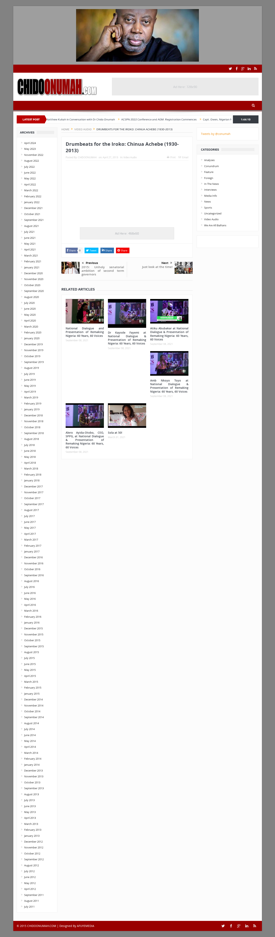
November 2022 (33, 155)
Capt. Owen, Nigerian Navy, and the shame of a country (214, 119)
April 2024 (30, 143)
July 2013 (29, 800)
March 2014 (31, 753)
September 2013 (34, 788)
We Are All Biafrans (215, 225)
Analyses (209, 160)
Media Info (210, 196)
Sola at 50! (115, 432)
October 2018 (32, 427)
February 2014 (32, 758)
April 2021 (30, 249)
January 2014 (31, 764)
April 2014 (30, 747)
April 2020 (30, 320)
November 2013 (33, 776)
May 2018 (30, 457)
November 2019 (33, 350)
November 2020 (33, 279)
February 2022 (32, 196)
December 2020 (33, 273)
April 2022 (30, 184)
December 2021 (33, 208)
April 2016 (30, 605)
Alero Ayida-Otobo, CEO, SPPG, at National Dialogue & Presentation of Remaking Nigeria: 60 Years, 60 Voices (85, 440)
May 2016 (30, 599)
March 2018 (31, 468)
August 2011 (31, 901)
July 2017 (29, 516)
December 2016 (33, 557)
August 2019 (31, 368)
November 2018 (33, 421)
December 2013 (33, 770)
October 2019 (32, 356)
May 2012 (30, 883)
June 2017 (30, 522)
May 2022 (30, 178)
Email (185, 157)
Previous (92, 263)
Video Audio (130, 157)
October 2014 (32, 711)
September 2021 (34, 220)
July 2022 (29, 167)
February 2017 (32, 545)
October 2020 (32, 285)
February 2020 (32, 332)
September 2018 (34, 433)
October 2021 (32, 214)
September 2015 (34, 646)
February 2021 (32, 261)
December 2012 (33, 841)
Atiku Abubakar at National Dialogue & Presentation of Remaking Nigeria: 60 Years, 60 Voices (169, 333)
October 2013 (32, 782)
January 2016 (31, 622)
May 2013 (30, 812)
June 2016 (30, 593)
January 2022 (31, 202)
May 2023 (30, 149)
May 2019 (30, 386)
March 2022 (31, 190)
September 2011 (34, 895)
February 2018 (32, 474)
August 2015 (31, 652)
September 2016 (34, 575)
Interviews (210, 189)
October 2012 (32, 853)
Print (173, 157)
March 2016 (31, 610)
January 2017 (31, 551)
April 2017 (30, 534)
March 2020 (31, 326)
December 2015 (33, 628)
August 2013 (31, 794)
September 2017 (34, 504)
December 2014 (33, 699)
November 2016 (33, 563)
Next (164, 263)
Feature (208, 172)
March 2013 (31, 824)
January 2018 (31, 480)
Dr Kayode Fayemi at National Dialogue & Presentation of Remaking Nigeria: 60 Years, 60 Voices (127, 338)
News (207, 201)
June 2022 (30, 172)
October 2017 (32, 498)
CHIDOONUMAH (87, 157)
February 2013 (32, 830)
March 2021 (31, 255)
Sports (208, 207)
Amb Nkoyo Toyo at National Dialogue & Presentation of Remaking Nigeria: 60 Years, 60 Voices (169, 386)
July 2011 (29, 906)
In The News (211, 184)
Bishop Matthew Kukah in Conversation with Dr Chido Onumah (53, 119)
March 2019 (31, 397)
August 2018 (31, 439)
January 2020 (31, 338)
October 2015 (32, 640)
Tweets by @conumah (216, 134)
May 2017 (30, 528)
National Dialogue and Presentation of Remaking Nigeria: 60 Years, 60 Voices (85, 331)
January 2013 (31, 836)
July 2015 (29, 658)
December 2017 (33, 486)
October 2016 (32, 569)
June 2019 (30, 380)
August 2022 (31, 160)
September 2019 (34, 362)
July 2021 (29, 232)
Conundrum (211, 166)
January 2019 (31, 409)
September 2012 (34, 859)
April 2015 (30, 676)
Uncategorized (212, 213)
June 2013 (30, 806)
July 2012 (29, 871)
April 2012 (30, 889)
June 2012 (30, 877)
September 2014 (34, 717)
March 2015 (31, 682)
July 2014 (29, 729)
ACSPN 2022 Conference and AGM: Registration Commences (136, 119)
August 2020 (31, 297)
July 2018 (29, 445)
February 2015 (32, 687)
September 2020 (34, 291)
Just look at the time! (157, 267)
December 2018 (33, 415)
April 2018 (30, 462)
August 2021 (31, 226)
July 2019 (29, 374)
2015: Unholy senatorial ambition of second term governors (103, 270)
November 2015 (33, 634)
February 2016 (32, 616)
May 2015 (30, 670)
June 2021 (30, 238)
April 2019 (30, 391)
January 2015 (31, 693)
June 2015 (30, 664)
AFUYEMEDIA (85, 926)
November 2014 (33, 705)
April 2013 (30, 818)
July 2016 (29, 587)
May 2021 (30, 243)
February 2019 (32, 403)
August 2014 (31, 723)
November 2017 (33, 492)
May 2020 (30, 314)
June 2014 (30, 735)
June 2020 (30, 308)
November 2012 (33, 847)
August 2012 (31, 865)
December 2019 (33, 344)
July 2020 (29, 303)
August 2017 (31, 510)
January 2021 (31, 267)
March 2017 (31, 539)
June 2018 (30, 451)
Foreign (208, 178)
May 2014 (30, 741)
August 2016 (31, 581)
